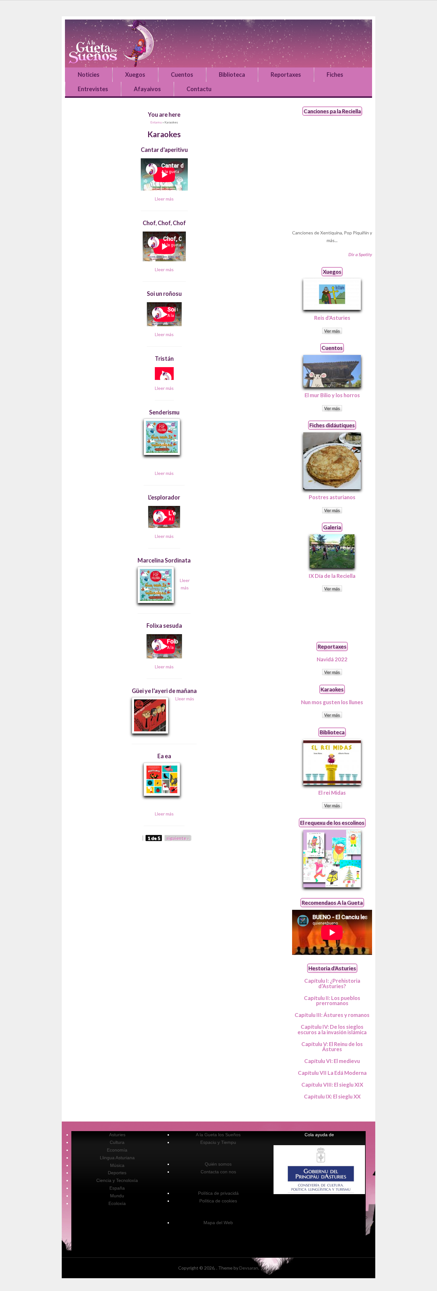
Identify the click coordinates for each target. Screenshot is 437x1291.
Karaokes (332, 689)
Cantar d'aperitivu (164, 149)
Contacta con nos (218, 1171)
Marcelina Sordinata (164, 560)
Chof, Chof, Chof (164, 222)
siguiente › (177, 838)
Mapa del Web (218, 1222)
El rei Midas (332, 792)
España (117, 1188)
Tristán (164, 358)
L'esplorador (164, 497)
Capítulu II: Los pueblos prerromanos (332, 1001)
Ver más (332, 331)
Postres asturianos (332, 497)
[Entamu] (218, 43)
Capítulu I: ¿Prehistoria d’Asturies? (332, 983)
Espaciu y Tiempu (218, 1142)
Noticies (88, 74)
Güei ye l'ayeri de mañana (164, 690)
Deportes (117, 1172)
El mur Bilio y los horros (332, 395)
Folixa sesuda (164, 625)
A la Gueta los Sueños (218, 1134)
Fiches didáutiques (332, 425)
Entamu (156, 122)
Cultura (117, 1142)
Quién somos (218, 1164)
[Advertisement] (332, 616)
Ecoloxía (117, 1203)
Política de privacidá (218, 1193)
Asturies (117, 1134)
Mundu (117, 1195)
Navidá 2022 (332, 659)
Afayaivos (147, 88)
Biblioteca (232, 74)
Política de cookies (218, 1200)
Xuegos (135, 74)
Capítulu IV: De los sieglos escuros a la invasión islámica (332, 1029)
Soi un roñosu (164, 293)
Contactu (199, 88)
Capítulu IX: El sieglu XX (332, 1096)
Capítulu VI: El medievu (332, 1061)
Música (117, 1165)
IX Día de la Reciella (332, 575)
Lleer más (164, 198)
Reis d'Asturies (332, 317)
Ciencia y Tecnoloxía (117, 1180)
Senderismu (164, 412)
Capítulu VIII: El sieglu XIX (332, 1084)
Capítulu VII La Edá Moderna (332, 1072)
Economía (117, 1150)
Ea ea (164, 756)
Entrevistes (93, 88)
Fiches (335, 74)
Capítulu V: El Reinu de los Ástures (332, 1047)
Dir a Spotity (360, 254)
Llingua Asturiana (117, 1157)
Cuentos (182, 74)
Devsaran (248, 1268)
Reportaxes (286, 74)
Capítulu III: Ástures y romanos (332, 1015)
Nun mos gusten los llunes (332, 702)
